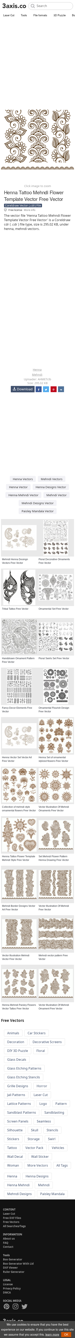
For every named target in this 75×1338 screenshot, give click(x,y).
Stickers (13, 1139)
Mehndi (37, 375)
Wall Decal (15, 1156)
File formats (40, 15)
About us (9, 1238)
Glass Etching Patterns (24, 1068)
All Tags (62, 1165)
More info (29, 210)
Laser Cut (8, 15)
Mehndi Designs (19, 1194)
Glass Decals (16, 1059)
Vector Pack (34, 1148)
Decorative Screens (47, 1042)
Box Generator (12, 1259)
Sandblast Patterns (21, 1112)
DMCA (7, 1292)
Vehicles (58, 1148)
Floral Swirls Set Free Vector (54, 658)
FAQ (5, 1243)
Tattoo (12, 1148)
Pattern (61, 1103)
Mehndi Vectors (51, 479)
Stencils (52, 1130)
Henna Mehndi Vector (23, 495)
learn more (52, 1334)
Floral (40, 1051)
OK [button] (66, 1334)
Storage (34, 1139)
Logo (43, 1103)
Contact (8, 1247)
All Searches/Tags (14, 1226)
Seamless (44, 1121)
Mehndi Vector (56, 495)
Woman (13, 1165)
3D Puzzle (60, 15)
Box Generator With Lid (18, 1263)
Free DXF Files (12, 1218)
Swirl (51, 1139)
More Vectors (37, 1165)
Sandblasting (54, 1112)
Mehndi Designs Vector (38, 503)
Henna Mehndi (18, 1185)
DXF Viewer (10, 1267)
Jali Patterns (16, 1095)
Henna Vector (18, 487)
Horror (42, 1086)
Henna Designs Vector (51, 487)
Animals (13, 1033)
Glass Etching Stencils (23, 1077)
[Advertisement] (37, 57)
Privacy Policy (12, 1288)
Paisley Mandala (52, 1194)
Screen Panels (17, 1121)
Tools (24, 15)
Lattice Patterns (19, 1103)
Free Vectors (11, 1222)
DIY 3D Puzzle (17, 1051)
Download (25, 389)
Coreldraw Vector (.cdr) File (23, 205)
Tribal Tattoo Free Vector (15, 608)
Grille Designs (17, 1086)
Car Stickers (37, 1033)
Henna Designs (37, 1176)
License (8, 1284)
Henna (37, 369)
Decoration (15, 1042)
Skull (34, 1130)
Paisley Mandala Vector (38, 511)
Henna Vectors (23, 479)
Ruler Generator (13, 1272)
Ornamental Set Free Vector (54, 608)
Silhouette (15, 1130)
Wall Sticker (40, 1156)
